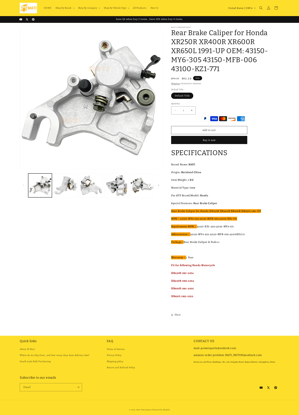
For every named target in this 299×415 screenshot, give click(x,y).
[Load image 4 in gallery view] (116, 185)
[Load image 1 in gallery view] (40, 185)
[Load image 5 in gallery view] (142, 185)
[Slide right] (158, 185)
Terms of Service (116, 349)
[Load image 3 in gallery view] (91, 185)
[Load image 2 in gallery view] (65, 185)
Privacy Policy (114, 355)
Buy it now (209, 140)
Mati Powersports (144, 409)
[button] (64, 8)
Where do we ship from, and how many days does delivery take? (54, 355)
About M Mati (27, 349)
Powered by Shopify (161, 409)
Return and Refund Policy (121, 367)
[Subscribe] (78, 387)
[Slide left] (23, 185)
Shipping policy (115, 361)
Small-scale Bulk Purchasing (35, 361)
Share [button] (178, 314)
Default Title (182, 95)
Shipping (175, 83)
